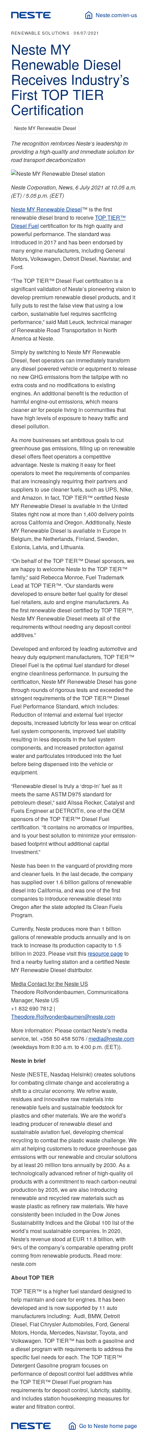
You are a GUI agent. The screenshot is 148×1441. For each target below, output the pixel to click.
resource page (105, 953)
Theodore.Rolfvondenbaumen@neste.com (63, 1017)
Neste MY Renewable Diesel (46, 209)
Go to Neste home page (108, 1426)
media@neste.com (111, 1038)
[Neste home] (31, 15)
